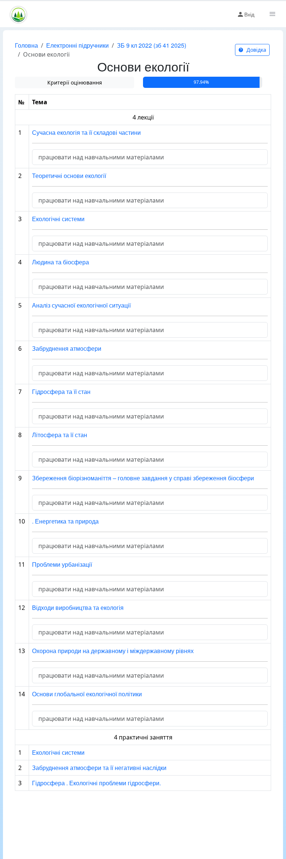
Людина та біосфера (60, 262)
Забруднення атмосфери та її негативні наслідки (99, 767)
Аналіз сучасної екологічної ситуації (81, 305)
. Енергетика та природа (65, 521)
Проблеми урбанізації (62, 564)
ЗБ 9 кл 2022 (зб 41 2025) (151, 45)
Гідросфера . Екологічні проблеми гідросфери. (96, 783)
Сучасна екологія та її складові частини (86, 132)
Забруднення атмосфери (66, 348)
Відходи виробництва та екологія (78, 607)
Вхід (249, 14)
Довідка (255, 49)
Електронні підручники (77, 45)
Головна (26, 45)
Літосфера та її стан (59, 434)
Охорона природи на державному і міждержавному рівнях (113, 650)
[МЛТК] (18, 14)
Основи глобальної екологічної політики (87, 694)
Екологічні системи (58, 218)
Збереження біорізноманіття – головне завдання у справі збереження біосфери (143, 478)
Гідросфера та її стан (61, 391)
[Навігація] (271, 14)
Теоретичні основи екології (69, 175)
